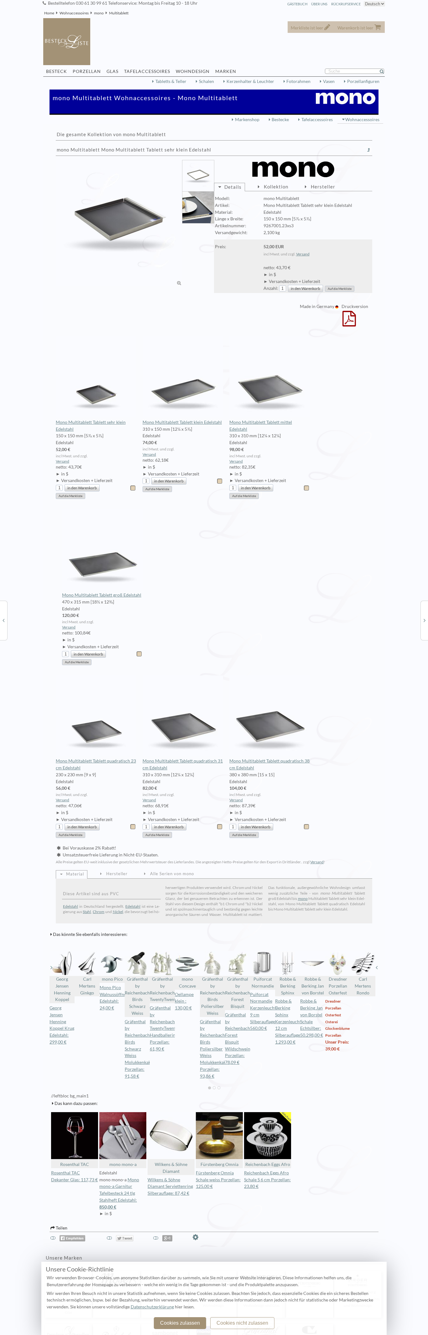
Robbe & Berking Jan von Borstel (312, 986)
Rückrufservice (346, 4)
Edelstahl (70, 906)
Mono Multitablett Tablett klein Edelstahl (182, 422)
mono (99, 13)
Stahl (87, 911)
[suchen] (384, 71)
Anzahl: (271, 288)
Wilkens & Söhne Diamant (171, 1168)
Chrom (98, 911)
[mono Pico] (424, 620)
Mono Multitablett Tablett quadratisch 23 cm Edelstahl (96, 764)
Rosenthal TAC (74, 1164)
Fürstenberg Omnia (219, 1164)
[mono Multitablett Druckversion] (349, 322)
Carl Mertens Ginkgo (87, 986)
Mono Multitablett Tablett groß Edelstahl (101, 595)
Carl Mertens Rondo (363, 986)
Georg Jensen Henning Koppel (62, 989)
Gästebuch (297, 4)
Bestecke (280, 119)
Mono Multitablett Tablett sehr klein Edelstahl (91, 426)
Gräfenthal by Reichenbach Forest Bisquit (237, 993)
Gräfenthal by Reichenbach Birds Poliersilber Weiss (212, 996)
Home (49, 13)
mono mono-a (123, 1164)
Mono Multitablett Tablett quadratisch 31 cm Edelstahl (183, 764)
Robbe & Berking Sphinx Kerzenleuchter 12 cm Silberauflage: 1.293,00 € (290, 1022)
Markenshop (247, 119)
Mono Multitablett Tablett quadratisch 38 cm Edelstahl (269, 764)
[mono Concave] (3, 620)
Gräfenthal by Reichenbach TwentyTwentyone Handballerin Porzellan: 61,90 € (167, 1028)
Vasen (329, 81)
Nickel (118, 911)
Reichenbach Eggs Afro (267, 1164)
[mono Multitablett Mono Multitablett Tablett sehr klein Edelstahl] (119, 223)
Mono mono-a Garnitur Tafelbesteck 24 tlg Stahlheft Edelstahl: (119, 1193)
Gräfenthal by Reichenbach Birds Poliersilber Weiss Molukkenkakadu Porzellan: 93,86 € (216, 1049)
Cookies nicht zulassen (242, 1323)
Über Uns (319, 4)
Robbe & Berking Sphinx (287, 986)
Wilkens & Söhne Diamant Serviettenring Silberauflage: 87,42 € (170, 1186)
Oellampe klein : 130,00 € (184, 1001)
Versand (303, 254)
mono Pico (112, 979)
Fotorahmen (298, 81)
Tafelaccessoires (317, 119)
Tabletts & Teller (170, 81)
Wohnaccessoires (74, 13)
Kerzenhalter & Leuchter (250, 81)
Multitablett (118, 13)
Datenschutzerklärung (152, 1306)
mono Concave (187, 982)
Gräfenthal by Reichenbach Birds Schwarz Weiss (137, 996)
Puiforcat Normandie (263, 982)
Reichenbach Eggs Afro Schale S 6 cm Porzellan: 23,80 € (267, 1179)
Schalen (206, 81)
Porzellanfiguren (363, 81)
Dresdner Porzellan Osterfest (338, 986)
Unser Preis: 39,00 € (337, 1045)
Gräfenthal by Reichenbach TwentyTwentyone (162, 989)
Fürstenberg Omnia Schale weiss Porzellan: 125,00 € (218, 1179)
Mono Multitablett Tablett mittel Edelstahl (260, 426)
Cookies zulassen (180, 1323)
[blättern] (51, 967)
